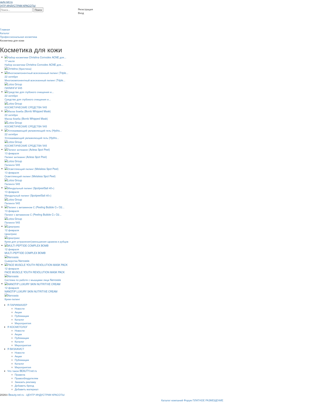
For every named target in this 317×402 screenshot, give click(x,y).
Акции (18, 312)
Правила (20, 374)
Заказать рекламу (25, 382)
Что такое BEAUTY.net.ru (22, 371)
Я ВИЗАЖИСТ (15, 349)
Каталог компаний (172, 400)
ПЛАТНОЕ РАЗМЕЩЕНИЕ (208, 400)
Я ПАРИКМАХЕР (17, 305)
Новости (20, 308)
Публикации (22, 316)
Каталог (19, 319)
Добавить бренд (24, 385)
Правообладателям (26, 378)
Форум (188, 400)
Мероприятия (23, 323)
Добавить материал (26, 389)
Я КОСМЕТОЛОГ (17, 327)
